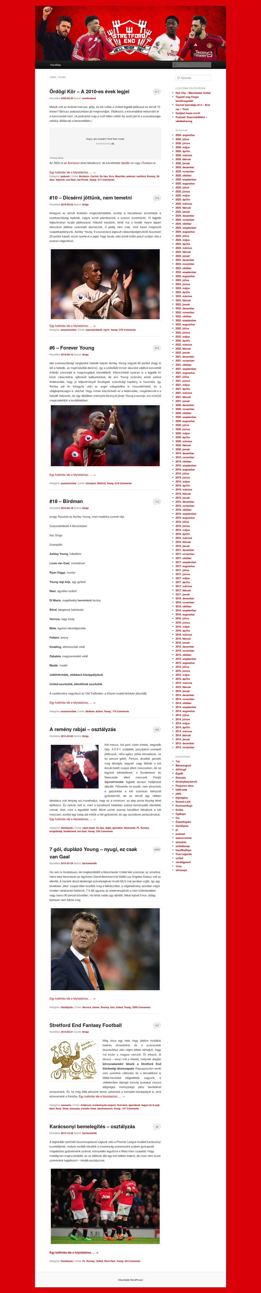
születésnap (183, 846)
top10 (106, 329)
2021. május (183, 385)
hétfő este (181, 789)
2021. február (183, 397)
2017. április (183, 582)
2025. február (183, 207)
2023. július (182, 280)
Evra (111, 176)
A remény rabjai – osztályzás (82, 729)
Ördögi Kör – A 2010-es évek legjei (89, 91)
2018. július (182, 521)
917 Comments (157, 92)
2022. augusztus (185, 324)
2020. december (185, 405)
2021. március (184, 393)
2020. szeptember (186, 417)
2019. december (185, 453)
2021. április (183, 389)
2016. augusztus (185, 614)
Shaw (65, 1108)
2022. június (183, 332)
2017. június (183, 574)
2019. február (183, 493)
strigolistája (55, 831)
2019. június (183, 477)
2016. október (183, 606)
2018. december (185, 501)
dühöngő (181, 769)
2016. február (183, 638)
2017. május (183, 578)
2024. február (183, 252)
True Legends (184, 854)
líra (177, 818)
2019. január (183, 497)
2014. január (183, 739)
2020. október (183, 413)
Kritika (179, 810)
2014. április (183, 727)
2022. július (182, 328)
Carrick (94, 176)
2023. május (183, 288)
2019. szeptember (186, 465)
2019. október (183, 461)
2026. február (183, 159)
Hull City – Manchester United (193, 93)
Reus (58, 1108)
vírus (179, 866)
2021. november (185, 360)
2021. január (183, 401)
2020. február (183, 445)
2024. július (182, 236)
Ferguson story (185, 785)
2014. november (185, 699)
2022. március (184, 344)
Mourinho (120, 176)
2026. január (183, 163)
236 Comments (157, 730)
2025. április (183, 199)
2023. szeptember (186, 272)
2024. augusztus (185, 231)
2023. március (184, 296)
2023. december (185, 260)
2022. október (183, 316)
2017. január (183, 594)
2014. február (183, 735)
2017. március (184, 586)
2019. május (183, 481)
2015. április (183, 679)
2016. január (183, 642)
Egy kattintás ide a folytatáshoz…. (72, 172)
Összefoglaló (183, 822)
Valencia (60, 179)
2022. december (185, 308)
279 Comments (157, 199)
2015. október (183, 655)
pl (177, 830)
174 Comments (157, 502)
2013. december (185, 743)
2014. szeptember (186, 707)
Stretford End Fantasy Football (85, 1025)
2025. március (184, 203)
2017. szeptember (186, 562)
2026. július (182, 139)
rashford (141, 176)
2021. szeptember (186, 368)
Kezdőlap (55, 65)
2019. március (184, 489)
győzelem (117, 827)
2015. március (184, 683)
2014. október (183, 703)
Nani (51, 1108)
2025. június (183, 191)
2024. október (183, 223)
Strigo (85, 204)
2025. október (183, 175)
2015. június (183, 671)
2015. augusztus (185, 663)
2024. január (183, 256)
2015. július (182, 667)
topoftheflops (183, 850)
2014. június (183, 719)
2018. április (183, 534)
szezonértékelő (94, 329)
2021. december (185, 356)
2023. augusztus (185, 276)
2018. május (183, 530)
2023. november (185, 264)
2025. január (183, 211)
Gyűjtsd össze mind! (188, 113)
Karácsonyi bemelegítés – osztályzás (92, 1126)
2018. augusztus (185, 517)
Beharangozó (183, 765)
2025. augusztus (185, 183)
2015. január (183, 691)
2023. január (183, 304)
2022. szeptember (186, 320)
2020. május (183, 433)
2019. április (183, 485)
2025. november (185, 171)
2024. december (185, 215)
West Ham (109, 1261)
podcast (65, 176)
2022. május (183, 336)
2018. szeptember (186, 513)
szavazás (66, 1105)
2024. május (183, 240)
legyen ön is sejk (150, 1105)
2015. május (183, 675)
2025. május (183, 195)
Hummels (122, 1105)
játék (178, 793)
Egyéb (179, 773)
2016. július (182, 618)
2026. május (183, 147)
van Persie (82, 179)
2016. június (183, 622)
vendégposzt (183, 862)
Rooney (151, 176)
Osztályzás (67, 827)
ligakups (181, 814)
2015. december (185, 646)
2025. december (185, 167)
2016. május (183, 626)
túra (112, 1007)
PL (138, 827)
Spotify (125, 163)
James (96, 1007)
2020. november (185, 409)
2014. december (185, 695)
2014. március (184, 731)
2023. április (183, 292)
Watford (101, 483)
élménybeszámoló (186, 781)
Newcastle (129, 827)
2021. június (183, 381)
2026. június (183, 143)
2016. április (183, 630)
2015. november (185, 650)
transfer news (88, 1108)
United (119, 1007)
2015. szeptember (186, 659)
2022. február (183, 348)
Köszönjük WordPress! (130, 1280)
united (179, 858)
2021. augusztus (185, 372)
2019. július (182, 473)
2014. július (182, 715)
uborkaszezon (105, 1108)
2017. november (185, 554)
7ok (178, 761)
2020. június (183, 429)
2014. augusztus (185, 711)
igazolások (134, 1105)
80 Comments (157, 1127)
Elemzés (181, 777)
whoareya (181, 870)
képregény (182, 797)
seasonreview (68, 329)
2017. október (183, 558)
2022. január (183, 352)
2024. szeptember (186, 227)
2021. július (182, 376)
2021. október (183, 364)
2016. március (184, 634)
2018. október (183, 509)
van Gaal (70, 179)
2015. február (183, 687)
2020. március (184, 441)
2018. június (183, 526)
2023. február (183, 300)
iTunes (145, 163)
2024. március (184, 248)
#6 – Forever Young (71, 347)
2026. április (183, 151)
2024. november (185, 219)
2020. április (183, 437)
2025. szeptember (186, 179)
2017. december (185, 550)
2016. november (185, 602)
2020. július (182, 425)
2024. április (183, 244)
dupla (108, 827)
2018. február (183, 542)
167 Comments (157, 1026)
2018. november (185, 505)
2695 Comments (157, 850)
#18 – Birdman (66, 501)
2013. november (185, 747)
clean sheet (88, 827)
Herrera (86, 1007)
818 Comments (157, 348)
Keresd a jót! (183, 801)
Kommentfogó (184, 805)
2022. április (183, 340)
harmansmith (89, 863)
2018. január (183, 546)
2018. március (184, 538)
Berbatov (84, 176)
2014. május (183, 723)
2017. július (182, 570)
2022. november (185, 312)
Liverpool (91, 483)
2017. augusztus (185, 566)
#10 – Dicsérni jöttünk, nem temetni (90, 197)
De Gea (104, 176)
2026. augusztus (185, 135)
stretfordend (89, 98)
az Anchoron (72, 163)
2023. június (183, 284)
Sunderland (69, 831)
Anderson (86, 1105)
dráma (99, 711)
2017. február (183, 590)
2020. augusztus (185, 421)
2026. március (184, 155)
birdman (90, 711)
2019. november (185, 457)
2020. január (183, 449)
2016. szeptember (186, 610)
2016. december (185, 598)
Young (92, 179)
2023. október (183, 268)
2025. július (182, 187)
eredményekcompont (104, 1105)
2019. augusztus (185, 469)
